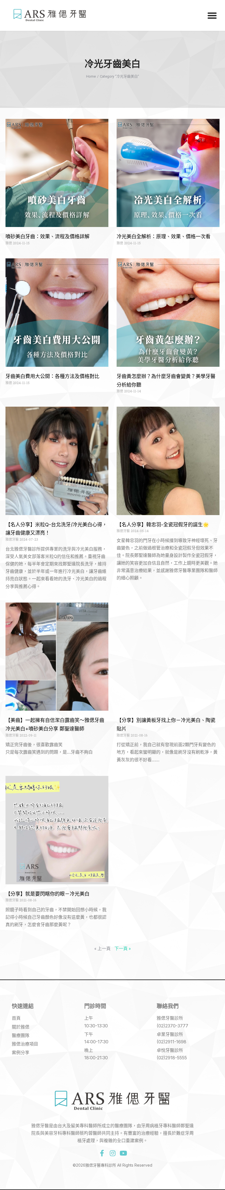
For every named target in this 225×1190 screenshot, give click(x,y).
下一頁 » (122, 948)
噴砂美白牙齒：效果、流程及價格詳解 (47, 236)
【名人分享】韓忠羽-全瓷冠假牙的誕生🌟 (163, 524)
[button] (212, 15)
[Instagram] (112, 1153)
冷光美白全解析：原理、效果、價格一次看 (163, 236)
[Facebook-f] (102, 1153)
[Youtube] (123, 1153)
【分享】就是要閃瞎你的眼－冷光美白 (47, 894)
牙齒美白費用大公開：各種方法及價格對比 (52, 376)
